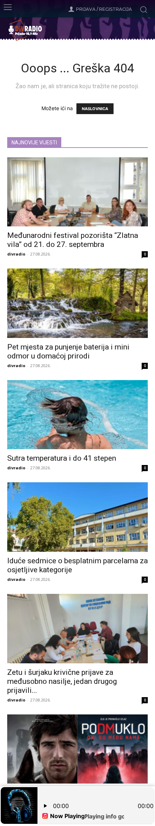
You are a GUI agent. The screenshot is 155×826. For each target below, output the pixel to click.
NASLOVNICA (95, 108)
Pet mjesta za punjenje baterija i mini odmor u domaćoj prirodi (68, 351)
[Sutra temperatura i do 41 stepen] (77, 415)
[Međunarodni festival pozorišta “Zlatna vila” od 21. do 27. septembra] (77, 192)
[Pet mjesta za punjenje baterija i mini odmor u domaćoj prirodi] (77, 303)
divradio (16, 254)
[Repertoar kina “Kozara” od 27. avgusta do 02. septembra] (77, 749)
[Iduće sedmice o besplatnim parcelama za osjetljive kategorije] (77, 517)
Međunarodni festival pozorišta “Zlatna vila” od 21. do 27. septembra (72, 240)
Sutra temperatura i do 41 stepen (61, 458)
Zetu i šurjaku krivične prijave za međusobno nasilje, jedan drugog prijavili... (62, 681)
